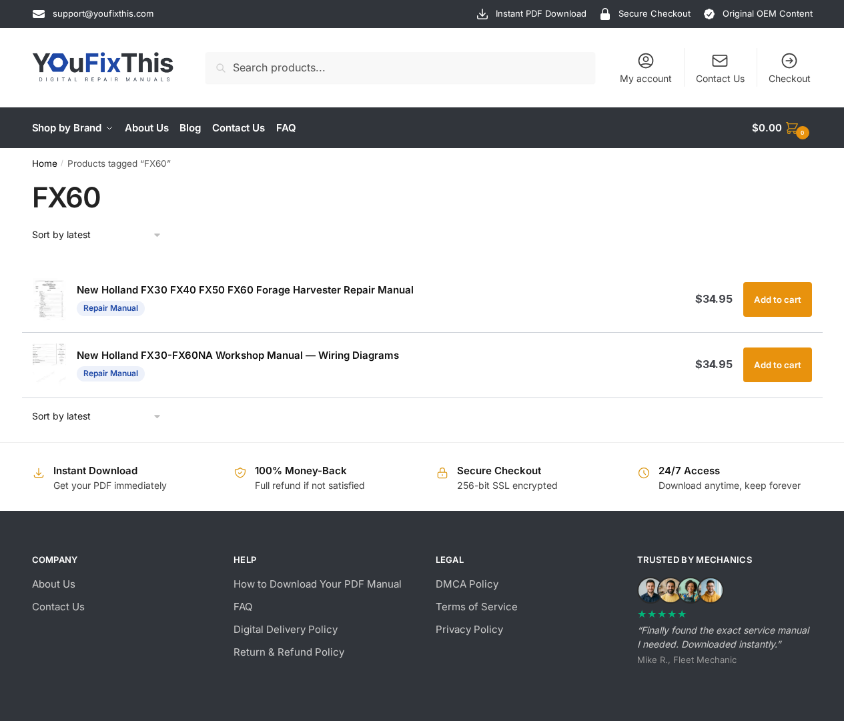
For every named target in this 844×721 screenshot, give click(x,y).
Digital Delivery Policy (286, 629)
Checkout (790, 78)
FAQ (243, 606)
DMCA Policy (467, 584)
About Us (53, 584)
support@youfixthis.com (103, 13)
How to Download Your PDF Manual (318, 584)
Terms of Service (477, 606)
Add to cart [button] (777, 299)
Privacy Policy (469, 629)
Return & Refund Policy (289, 652)
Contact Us (720, 78)
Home (44, 163)
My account (646, 78)
